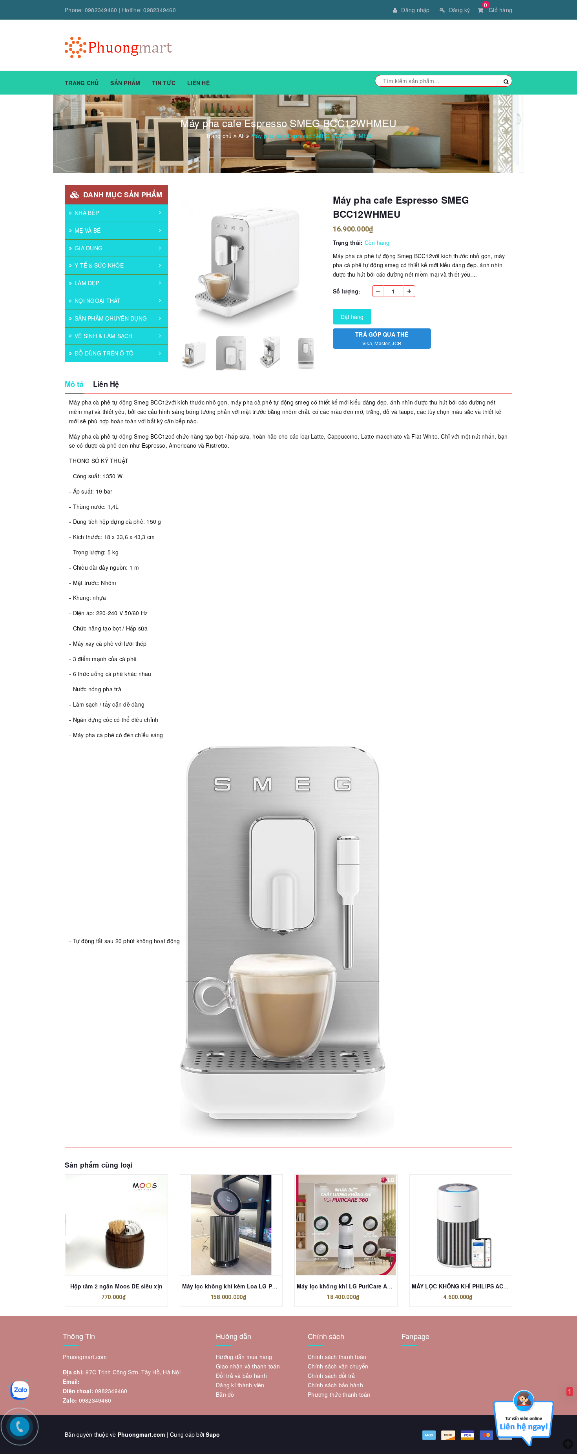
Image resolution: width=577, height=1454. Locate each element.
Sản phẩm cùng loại (99, 1165)
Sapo (213, 1434)
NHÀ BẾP (87, 213)
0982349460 (101, 10)
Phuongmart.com (141, 1434)
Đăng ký (459, 10)
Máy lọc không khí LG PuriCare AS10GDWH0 (357, 1286)
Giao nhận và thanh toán (248, 1366)
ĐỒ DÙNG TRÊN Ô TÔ (104, 353)
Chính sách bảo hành (335, 1385)
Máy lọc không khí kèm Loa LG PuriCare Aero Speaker (256, 1286)
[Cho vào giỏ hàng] (107, 1225)
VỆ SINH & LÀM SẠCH (104, 336)
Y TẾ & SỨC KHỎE (99, 265)
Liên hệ (198, 83)
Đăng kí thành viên (240, 1385)
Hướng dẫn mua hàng (244, 1357)
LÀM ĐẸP (87, 283)
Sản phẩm (125, 83)
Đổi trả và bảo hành (241, 1375)
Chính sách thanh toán (337, 1357)
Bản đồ (225, 1394)
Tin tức (163, 83)
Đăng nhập (415, 10)
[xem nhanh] (125, 1225)
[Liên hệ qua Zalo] (19, 1390)
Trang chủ (82, 83)
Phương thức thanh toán (339, 1394)
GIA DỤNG (88, 248)
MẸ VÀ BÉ (87, 230)
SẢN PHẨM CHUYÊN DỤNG (111, 318)
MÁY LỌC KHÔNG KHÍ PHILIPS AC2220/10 (468, 1286)
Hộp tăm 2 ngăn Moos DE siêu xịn (116, 1286)
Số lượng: (347, 291)
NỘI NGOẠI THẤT (98, 300)
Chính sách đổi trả (331, 1375)
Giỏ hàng (498, 10)
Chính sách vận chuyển (338, 1366)
